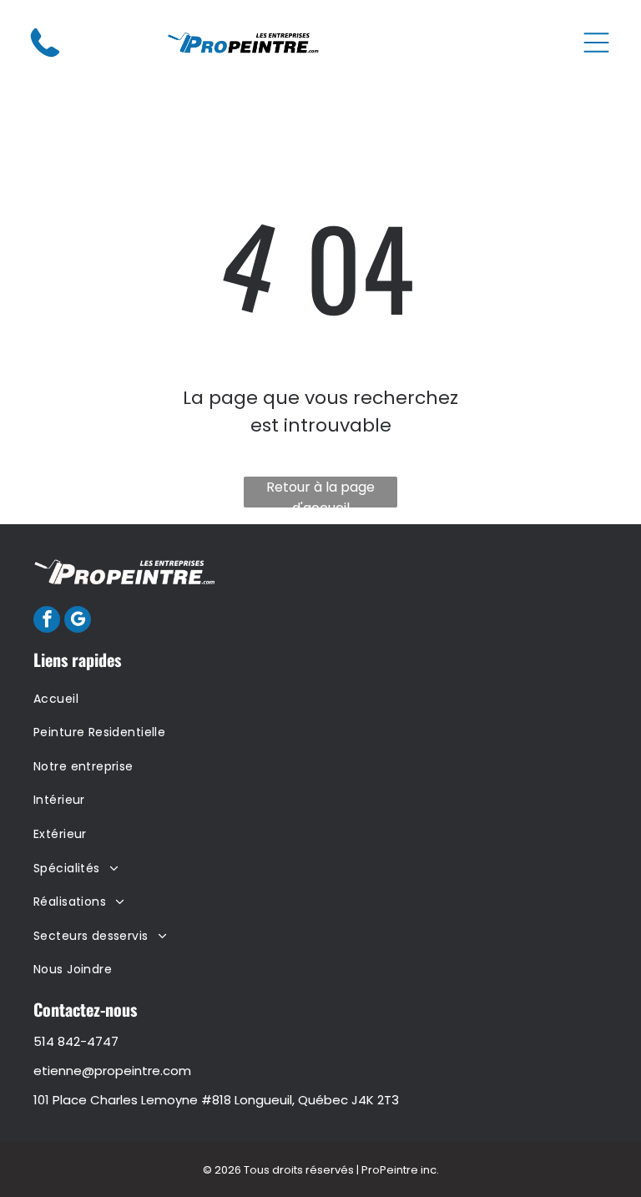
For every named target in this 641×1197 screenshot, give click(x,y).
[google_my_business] (77, 621)
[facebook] (46, 621)
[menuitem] (320, 699)
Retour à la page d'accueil (320, 492)
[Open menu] (596, 42)
